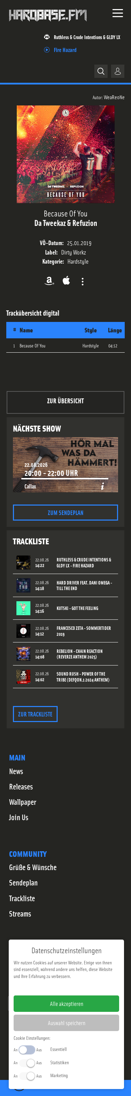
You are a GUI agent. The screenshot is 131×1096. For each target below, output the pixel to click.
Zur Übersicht (65, 400)
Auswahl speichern (66, 1022)
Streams (20, 913)
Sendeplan (23, 882)
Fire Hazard (65, 49)
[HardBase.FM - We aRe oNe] (48, 24)
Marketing (59, 1075)
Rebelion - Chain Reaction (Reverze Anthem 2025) (80, 654)
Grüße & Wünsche (33, 866)
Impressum (45, 987)
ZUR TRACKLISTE (35, 714)
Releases (21, 786)
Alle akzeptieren (66, 1003)
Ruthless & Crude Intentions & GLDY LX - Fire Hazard (84, 562)
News (16, 770)
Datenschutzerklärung (78, 987)
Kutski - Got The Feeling (77, 608)
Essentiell (58, 1049)
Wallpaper (22, 801)
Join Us (18, 817)
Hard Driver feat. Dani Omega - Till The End (84, 585)
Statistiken (59, 1062)
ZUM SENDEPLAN (65, 512)
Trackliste (22, 898)
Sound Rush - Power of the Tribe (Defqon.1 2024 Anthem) (83, 677)
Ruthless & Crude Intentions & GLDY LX (87, 37)
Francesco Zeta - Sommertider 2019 (84, 631)
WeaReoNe (114, 96)
